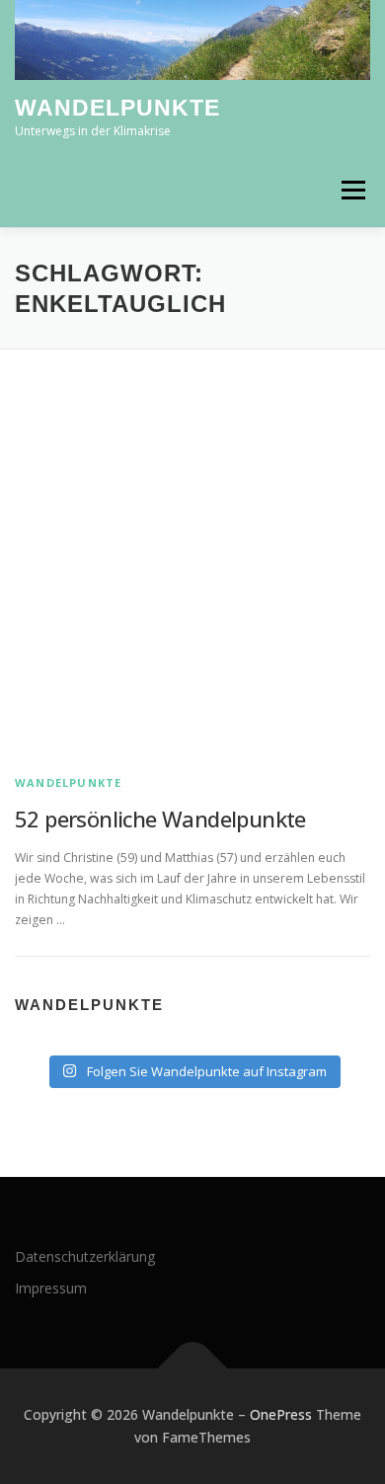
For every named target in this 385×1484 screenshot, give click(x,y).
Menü (352, 190)
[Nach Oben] (193, 1368)
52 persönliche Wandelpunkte (160, 818)
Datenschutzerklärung (85, 1256)
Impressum (51, 1288)
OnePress (281, 1414)
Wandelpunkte (117, 108)
